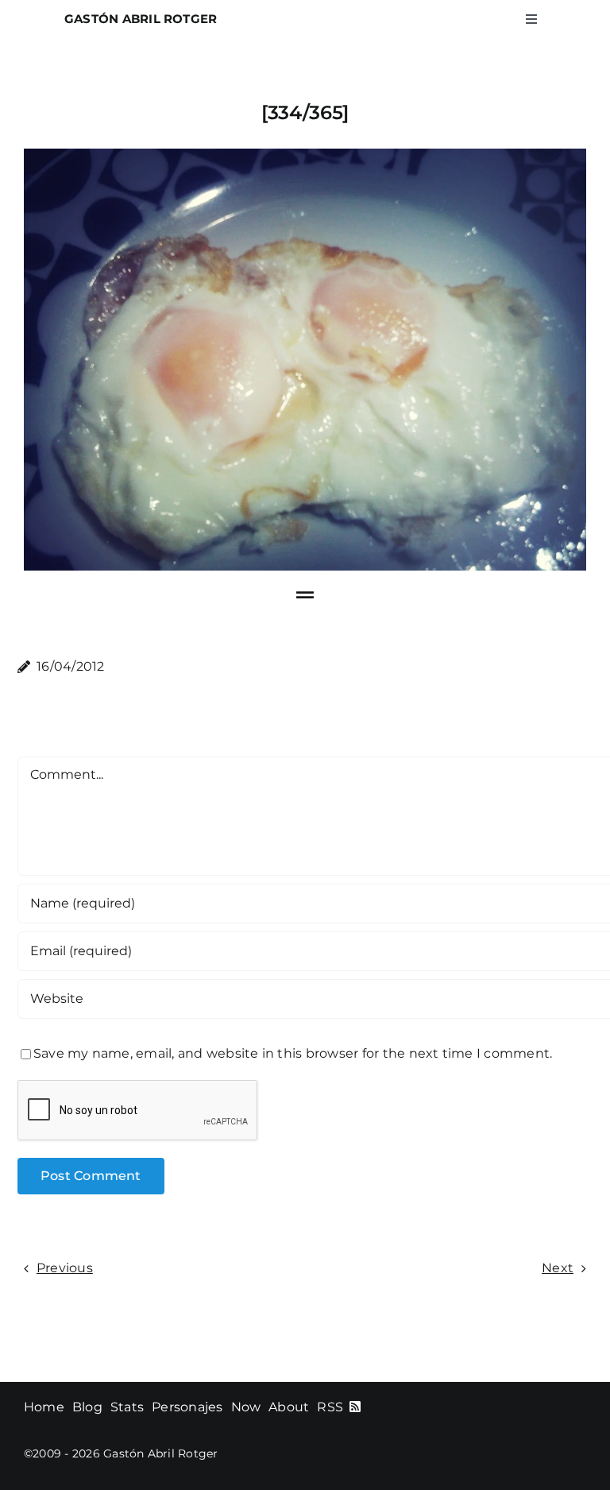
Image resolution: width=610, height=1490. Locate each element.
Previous (65, 1267)
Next (557, 1267)
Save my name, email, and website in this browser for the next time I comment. (292, 1053)
